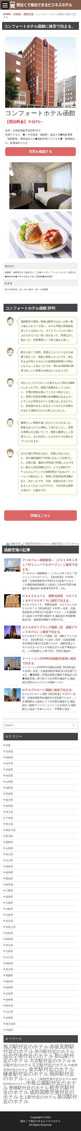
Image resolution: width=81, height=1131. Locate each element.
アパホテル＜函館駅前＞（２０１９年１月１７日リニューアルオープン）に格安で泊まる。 (49, 564)
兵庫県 (9, 914)
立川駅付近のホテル (50, 1065)
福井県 (9, 866)
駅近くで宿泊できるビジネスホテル (40, 1121)
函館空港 (28, 14)
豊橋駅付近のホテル (29, 1087)
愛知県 (9, 878)
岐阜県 (9, 884)
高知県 (9, 981)
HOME (7, 14)
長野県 (9, 842)
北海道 (17, 14)
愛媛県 (9, 975)
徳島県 (9, 963)
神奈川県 (11, 830)
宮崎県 (9, 1017)
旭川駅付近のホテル (26, 1046)
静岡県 (9, 872)
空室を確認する (40, 151)
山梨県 (9, 848)
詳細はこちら (40, 515)
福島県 (9, 787)
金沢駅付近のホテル (51, 1069)
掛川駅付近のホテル (54, 1051)
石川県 (9, 860)
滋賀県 (9, 896)
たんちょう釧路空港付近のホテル (48, 1079)
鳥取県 (9, 933)
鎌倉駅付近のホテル (26, 1074)
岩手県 (9, 763)
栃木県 (9, 799)
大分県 (9, 1011)
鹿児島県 (11, 1023)
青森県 (9, 757)
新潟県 (9, 836)
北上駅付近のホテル (38, 1097)
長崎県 (9, 999)
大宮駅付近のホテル (50, 1060)
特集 (8, 745)
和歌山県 (11, 927)
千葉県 (9, 818)
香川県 (9, 969)
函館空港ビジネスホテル (65, 543)
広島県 (9, 951)
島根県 (9, 939)
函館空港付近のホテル (37, 543)
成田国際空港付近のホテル (39, 1094)
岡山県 (9, 945)
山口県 (9, 957)
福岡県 (9, 987)
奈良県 (9, 920)
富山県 (9, 854)
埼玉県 (9, 812)
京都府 (9, 902)
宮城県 (9, 769)
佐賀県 (9, 993)
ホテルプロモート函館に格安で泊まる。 (48, 690)
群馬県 (9, 805)
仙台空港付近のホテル (28, 1056)
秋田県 (9, 775)
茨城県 (9, 793)
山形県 (9, 781)
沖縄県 (9, 1029)
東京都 (9, 824)
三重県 (9, 890)
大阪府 (9, 908)
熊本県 (9, 1005)
